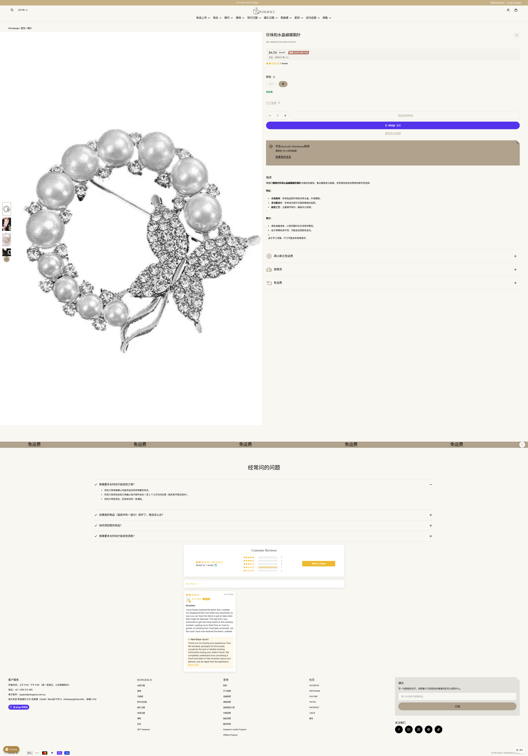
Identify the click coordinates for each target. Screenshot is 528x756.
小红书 (312, 713)
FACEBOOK (314, 685)
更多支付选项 (393, 133)
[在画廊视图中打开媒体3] (6, 239)
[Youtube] (409, 729)
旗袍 (139, 691)
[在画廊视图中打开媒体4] (6, 255)
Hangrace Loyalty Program (234, 729)
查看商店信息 (283, 157)
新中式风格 (142, 702)
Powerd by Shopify (512, 753)
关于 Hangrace (143, 729)
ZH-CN (21, 10)
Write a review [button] (319, 563)
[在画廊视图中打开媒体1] (6, 208)
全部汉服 (141, 685)
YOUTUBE (313, 696)
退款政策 (227, 702)
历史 (139, 724)
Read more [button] (193, 664)
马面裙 (140, 696)
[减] (270, 115)
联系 (225, 685)
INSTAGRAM (314, 691)
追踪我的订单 (229, 707)
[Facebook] (399, 729)
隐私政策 (227, 718)
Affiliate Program (497, 3)
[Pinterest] (428, 729)
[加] (285, 115)
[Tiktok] (438, 729)
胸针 (29, 28)
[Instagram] (419, 729)
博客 (139, 718)
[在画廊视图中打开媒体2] (6, 224)
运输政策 (227, 696)
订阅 (457, 706)
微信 (311, 718)
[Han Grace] (264, 11)
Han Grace (497, 753)
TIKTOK (312, 702)
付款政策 (227, 713)
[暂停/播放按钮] (522, 445)
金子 (271, 84)
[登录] (508, 10)
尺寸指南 (271, 103)
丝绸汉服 (141, 713)
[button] (12, 10)
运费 (286, 57)
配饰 (23, 28)
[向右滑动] (7, 259)
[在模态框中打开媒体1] (131, 228)
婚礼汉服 (141, 707)
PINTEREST (314, 707)
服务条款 (227, 724)
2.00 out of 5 (216, 562)
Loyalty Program (514, 3)
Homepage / (14, 28)
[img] (192, 595)
